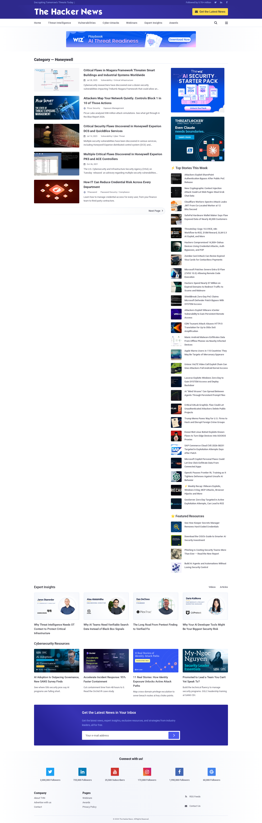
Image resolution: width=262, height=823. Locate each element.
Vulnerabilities (87, 22)
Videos (212, 587)
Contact (38, 807)
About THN (39, 798)
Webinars (131, 22)
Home (37, 22)
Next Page (156, 210)
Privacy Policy (89, 807)
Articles (224, 587)
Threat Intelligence (59, 22)
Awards (173, 22)
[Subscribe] (173, 735)
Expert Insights (153, 22)
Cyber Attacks (111, 22)
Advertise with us (42, 802)
